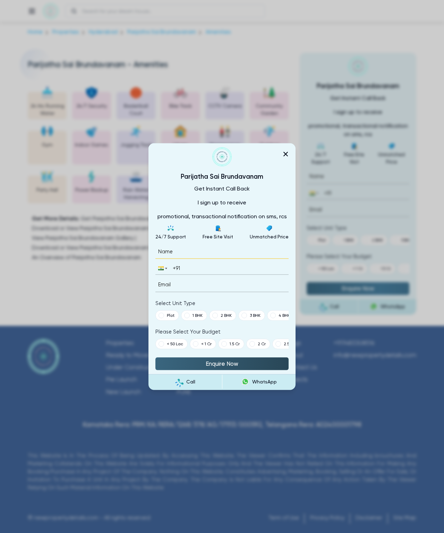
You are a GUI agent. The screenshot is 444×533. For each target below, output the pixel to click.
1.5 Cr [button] (235, 343)
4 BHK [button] (284, 315)
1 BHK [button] (198, 315)
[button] (162, 268)
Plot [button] (170, 315)
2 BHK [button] (226, 315)
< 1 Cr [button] (206, 343)
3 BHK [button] (255, 315)
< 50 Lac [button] (175, 343)
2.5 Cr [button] (289, 343)
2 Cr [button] (262, 343)
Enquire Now (222, 363)
